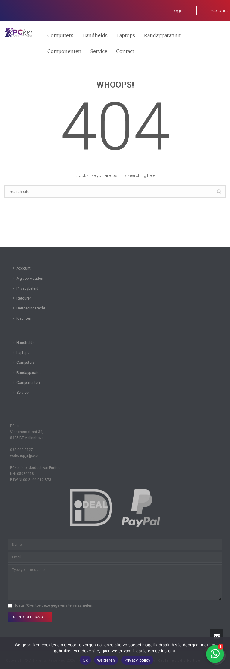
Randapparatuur (162, 35)
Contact (125, 51)
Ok (85, 660)
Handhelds (95, 35)
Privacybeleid (27, 288)
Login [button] (177, 10)
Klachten (23, 318)
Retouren (24, 298)
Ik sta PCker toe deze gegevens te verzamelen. (54, 605)
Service (98, 51)
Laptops (125, 35)
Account (23, 268)
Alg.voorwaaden (29, 278)
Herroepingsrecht (30, 308)
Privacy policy (137, 660)
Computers (60, 35)
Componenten (64, 51)
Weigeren (106, 660)
